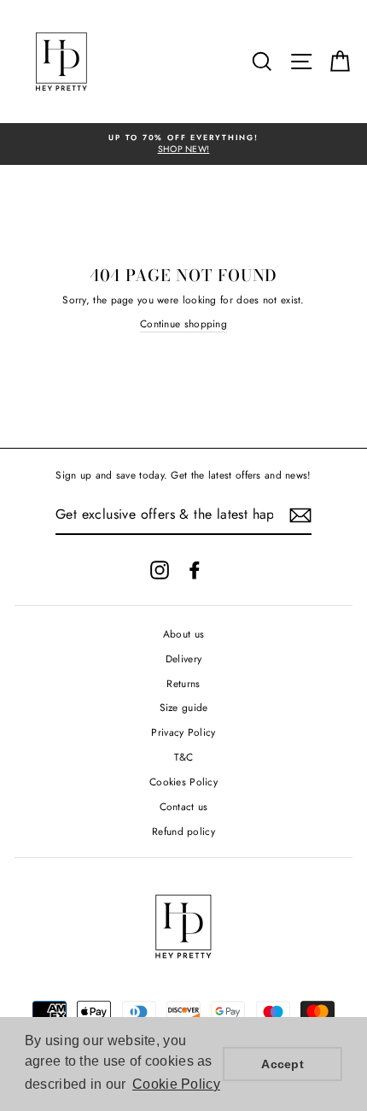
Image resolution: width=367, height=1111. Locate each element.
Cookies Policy (183, 781)
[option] (183, 144)
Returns (183, 683)
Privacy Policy (183, 732)
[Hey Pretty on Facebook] (194, 570)
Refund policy (183, 831)
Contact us (184, 806)
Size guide (184, 707)
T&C (184, 756)
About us (183, 633)
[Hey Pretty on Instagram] (159, 570)
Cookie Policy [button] (176, 1084)
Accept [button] (282, 1064)
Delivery (183, 658)
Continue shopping (183, 323)
